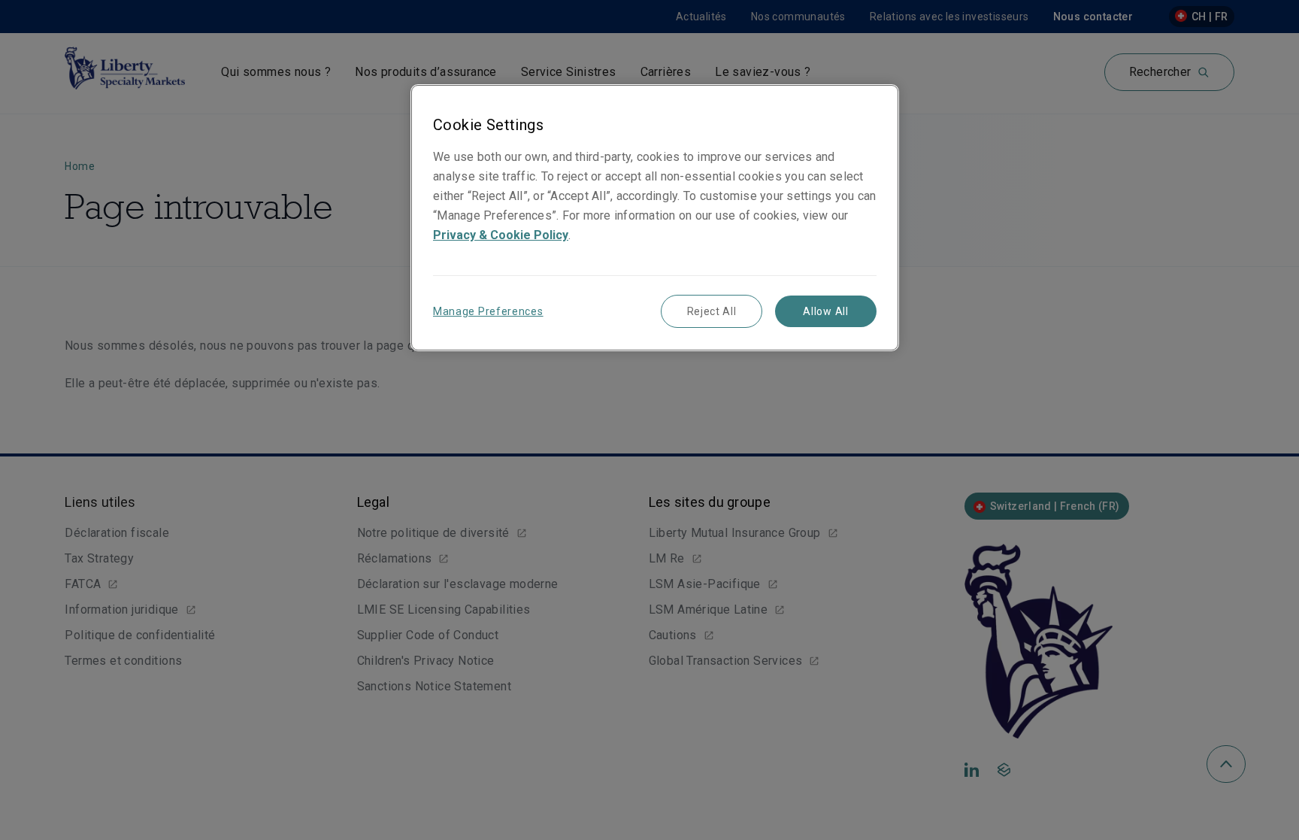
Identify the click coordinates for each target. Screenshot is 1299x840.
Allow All (825, 311)
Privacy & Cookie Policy (500, 235)
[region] (654, 217)
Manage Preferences (488, 311)
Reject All (712, 311)
